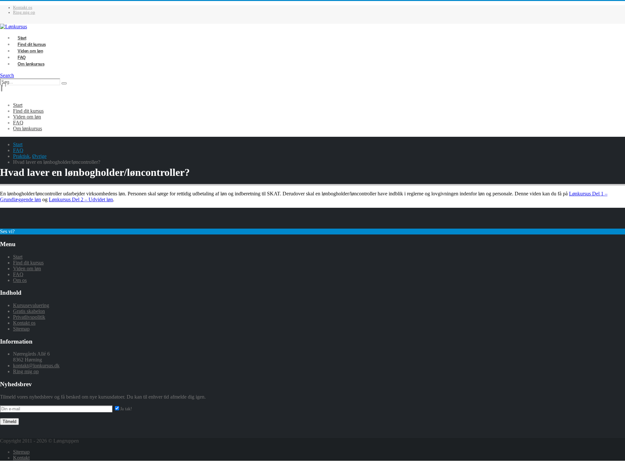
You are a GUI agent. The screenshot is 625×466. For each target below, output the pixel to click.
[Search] (64, 83)
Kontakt (21, 457)
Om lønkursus (31, 64)
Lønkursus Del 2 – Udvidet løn (81, 199)
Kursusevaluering (31, 305)
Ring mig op (24, 12)
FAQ (18, 122)
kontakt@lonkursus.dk (36, 365)
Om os (20, 280)
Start (17, 105)
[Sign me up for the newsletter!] (123, 408)
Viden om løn (27, 117)
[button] (7, 75)
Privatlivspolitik (29, 317)
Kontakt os (22, 7)
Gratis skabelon (29, 311)
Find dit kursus (28, 111)
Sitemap (21, 329)
